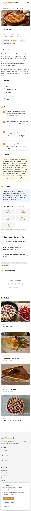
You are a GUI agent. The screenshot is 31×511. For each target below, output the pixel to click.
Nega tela (3, 475)
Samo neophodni (9, 502)
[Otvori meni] (28, 2)
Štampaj (6, 49)
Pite (14, 43)
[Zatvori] (27, 485)
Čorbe (3, 453)
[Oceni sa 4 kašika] (19, 283)
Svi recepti (4, 450)
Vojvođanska (7, 43)
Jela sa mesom (5, 460)
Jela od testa (4, 458)
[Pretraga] (24, 2)
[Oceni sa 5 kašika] (22, 283)
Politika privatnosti (8, 494)
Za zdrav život (5, 472)
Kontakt (3, 480)
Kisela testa (4, 463)
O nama (3, 478)
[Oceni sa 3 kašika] (15, 283)
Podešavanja (7, 506)
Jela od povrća (5, 455)
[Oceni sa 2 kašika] (12, 283)
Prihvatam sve (8, 498)
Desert (23, 40)
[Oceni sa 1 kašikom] (8, 283)
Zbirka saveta (4, 470)
